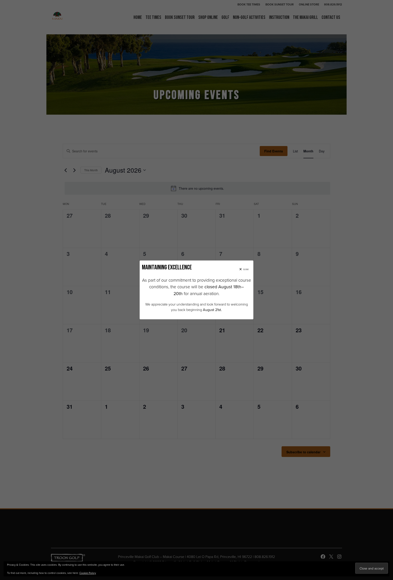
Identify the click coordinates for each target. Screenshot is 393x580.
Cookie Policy (87, 573)
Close (246, 269)
